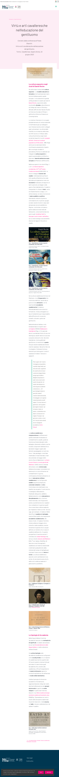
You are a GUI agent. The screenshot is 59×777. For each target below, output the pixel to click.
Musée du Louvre (36, 607)
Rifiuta (49, 772)
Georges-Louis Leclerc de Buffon (38, 216)
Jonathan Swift (40, 214)
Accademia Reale (33, 740)
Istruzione (34, 741)
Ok (41, 772)
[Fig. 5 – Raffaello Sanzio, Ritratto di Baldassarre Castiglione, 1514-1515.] (39, 589)
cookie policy (18, 772)
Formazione (29, 741)
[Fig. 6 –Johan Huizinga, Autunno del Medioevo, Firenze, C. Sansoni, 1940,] (39, 611)
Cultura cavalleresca (45, 740)
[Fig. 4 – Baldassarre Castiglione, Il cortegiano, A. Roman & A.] (39, 568)
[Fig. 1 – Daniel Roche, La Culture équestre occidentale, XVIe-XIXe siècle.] (39, 228)
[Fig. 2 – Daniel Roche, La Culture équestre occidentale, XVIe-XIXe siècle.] (39, 250)
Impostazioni (14, 774)
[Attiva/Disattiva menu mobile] (56, 6)
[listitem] (16, 759)
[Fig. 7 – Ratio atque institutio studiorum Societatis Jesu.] (39, 712)
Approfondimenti (17, 19)
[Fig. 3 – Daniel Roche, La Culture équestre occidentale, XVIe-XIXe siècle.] (39, 273)
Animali (38, 740)
